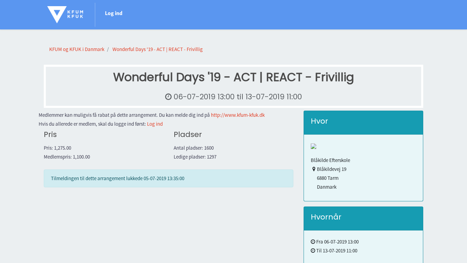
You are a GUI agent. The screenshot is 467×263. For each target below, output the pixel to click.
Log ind (113, 13)
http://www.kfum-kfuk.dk (238, 115)
